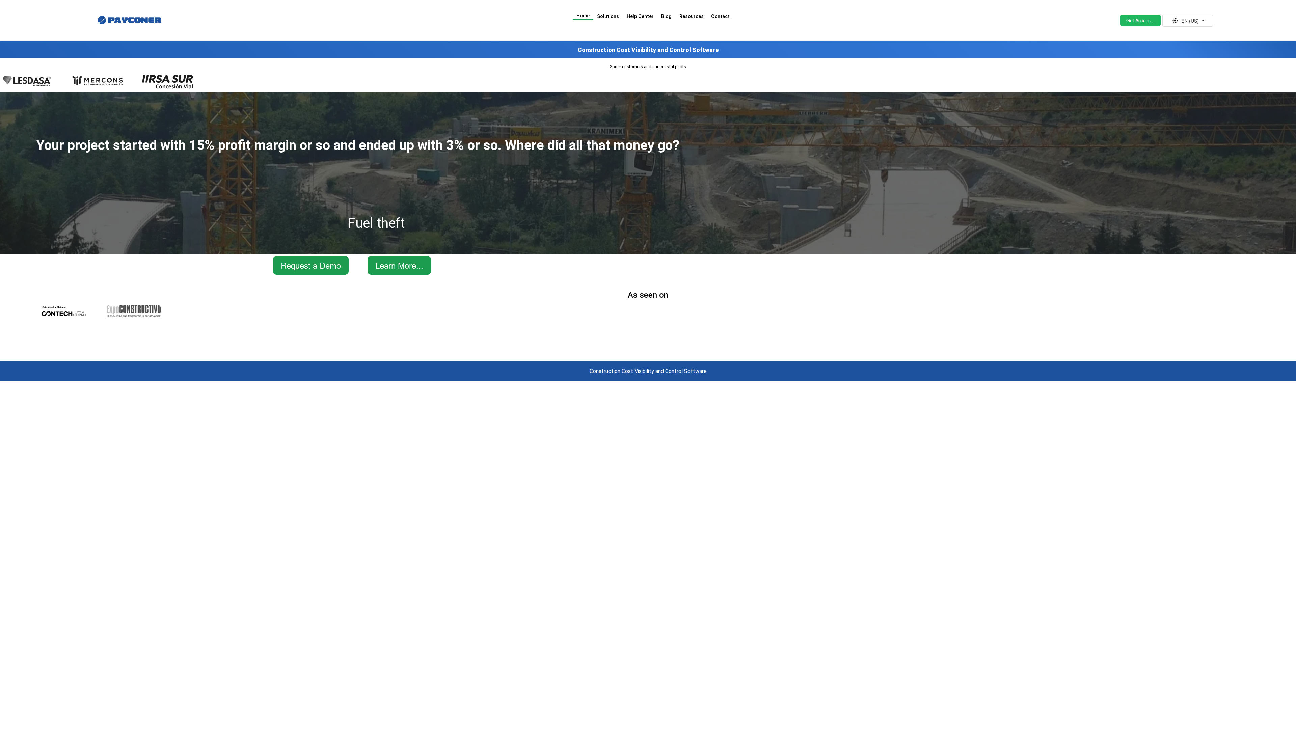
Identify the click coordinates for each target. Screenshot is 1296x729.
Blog (666, 16)
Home (583, 16)
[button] (1140, 20)
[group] (1187, 21)
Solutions (608, 16)
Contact (720, 16)
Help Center (640, 16)
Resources (691, 16)
